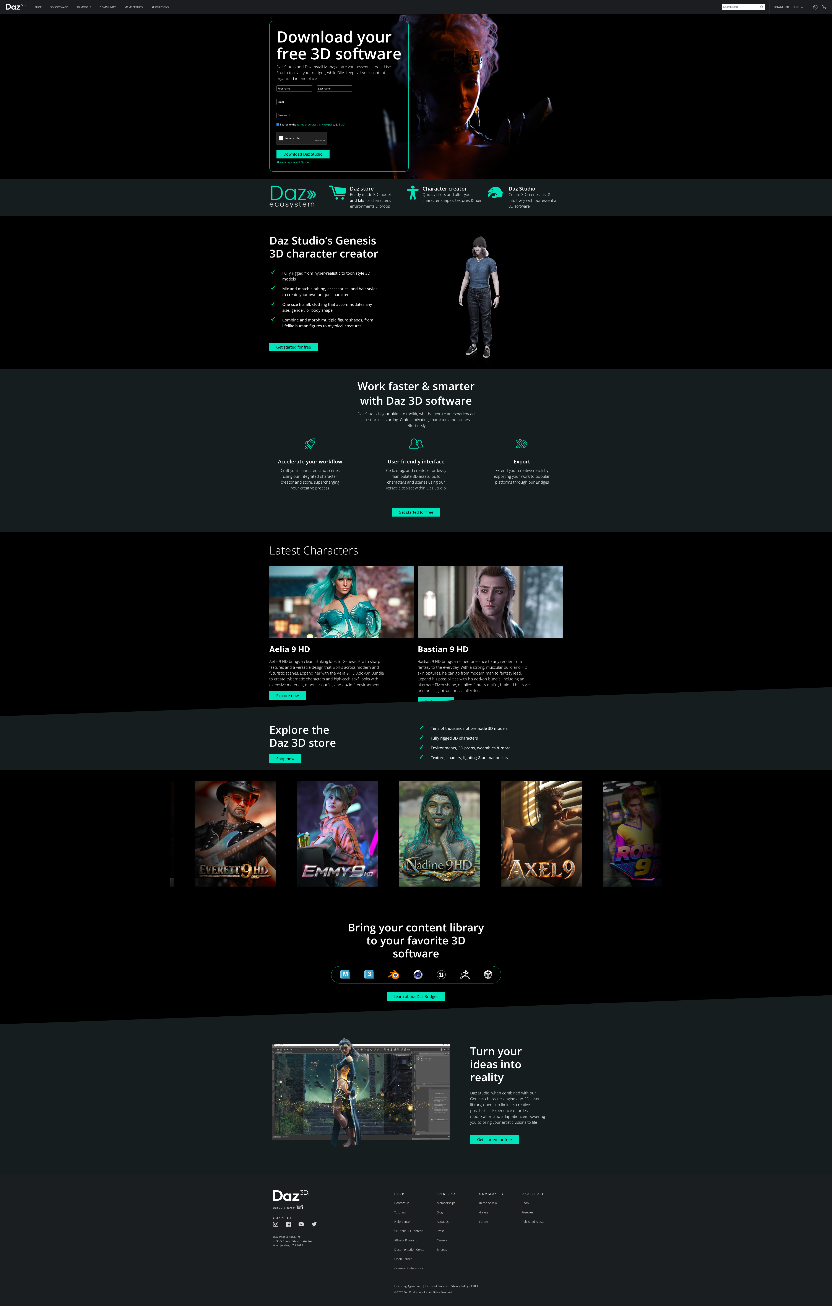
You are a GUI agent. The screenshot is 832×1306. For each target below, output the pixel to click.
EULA (342, 124)
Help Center (402, 1222)
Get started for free (293, 347)
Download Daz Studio (303, 154)
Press (440, 1231)
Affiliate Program (405, 1240)
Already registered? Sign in (292, 162)
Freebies (527, 1212)
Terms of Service (436, 1286)
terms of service (307, 124)
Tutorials (400, 1212)
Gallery (483, 1212)
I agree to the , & (312, 124)
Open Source (403, 1259)
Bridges (442, 1249)
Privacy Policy (459, 1286)
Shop (38, 7)
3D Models (83, 7)
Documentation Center (410, 1249)
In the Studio (488, 1203)
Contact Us (402, 1203)
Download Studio (787, 7)
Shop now (285, 758)
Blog (440, 1212)
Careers (442, 1240)
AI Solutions (160, 7)
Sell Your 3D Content (408, 1231)
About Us (443, 1222)
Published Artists (533, 1222)
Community (108, 7)
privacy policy (327, 124)
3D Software (59, 7)
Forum (483, 1222)
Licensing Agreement (408, 1286)
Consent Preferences (408, 1268)
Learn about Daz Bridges (416, 996)
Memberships (134, 7)
